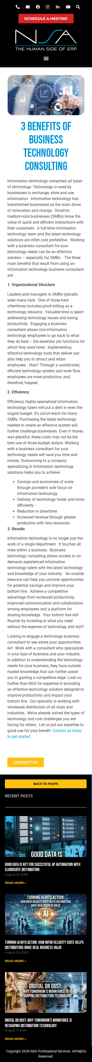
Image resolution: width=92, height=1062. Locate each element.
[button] (46, 58)
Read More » (15, 883)
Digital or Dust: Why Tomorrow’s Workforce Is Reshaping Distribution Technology (38, 1023)
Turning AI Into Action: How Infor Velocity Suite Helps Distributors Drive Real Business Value (44, 945)
